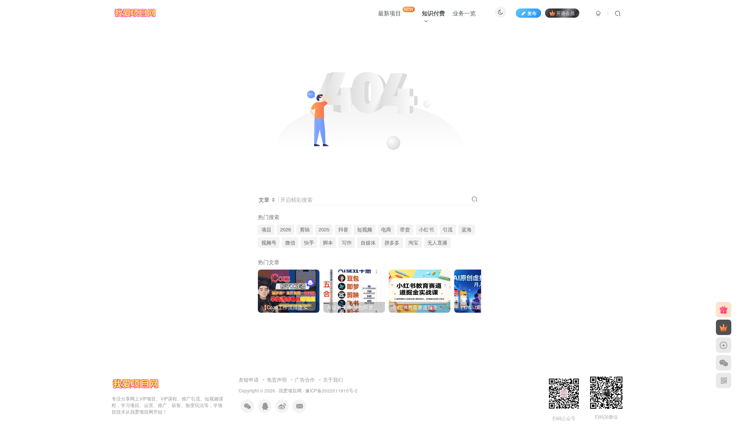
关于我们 (333, 379)
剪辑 (305, 229)
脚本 (328, 242)
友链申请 (249, 379)
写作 (347, 242)
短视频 (364, 229)
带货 (405, 229)
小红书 (426, 229)
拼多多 (392, 242)
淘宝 (413, 242)
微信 (290, 242)
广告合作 (305, 379)
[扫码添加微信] (723, 362)
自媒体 (368, 242)
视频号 (268, 242)
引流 (448, 229)
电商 (386, 229)
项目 (266, 229)
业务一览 (464, 13)
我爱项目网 (290, 390)
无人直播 (437, 242)
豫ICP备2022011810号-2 (331, 390)
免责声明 (277, 379)
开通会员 (565, 13)
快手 (309, 242)
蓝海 (466, 229)
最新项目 (395, 11)
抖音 (343, 229)
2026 (285, 229)
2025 (324, 229)
